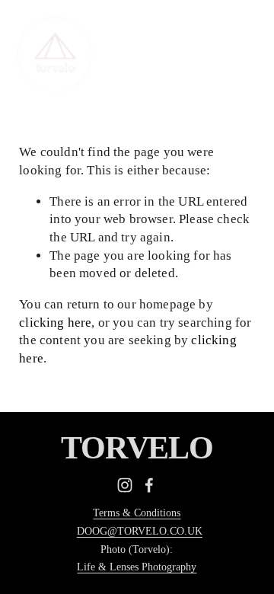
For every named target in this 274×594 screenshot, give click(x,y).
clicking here (55, 322)
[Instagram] (124, 485)
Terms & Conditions (136, 512)
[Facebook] (149, 485)
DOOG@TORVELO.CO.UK (139, 530)
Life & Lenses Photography (136, 566)
